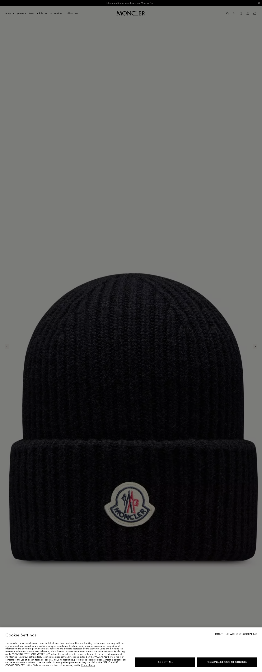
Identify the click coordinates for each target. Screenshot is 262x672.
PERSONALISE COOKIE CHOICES (227, 662)
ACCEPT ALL (165, 662)
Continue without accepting (236, 634)
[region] (131, 649)
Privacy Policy (88, 665)
